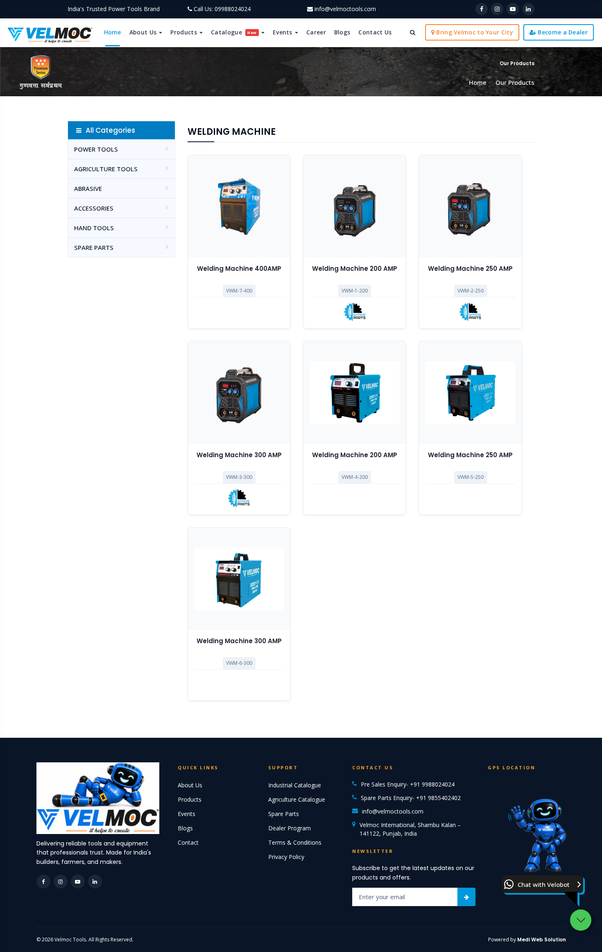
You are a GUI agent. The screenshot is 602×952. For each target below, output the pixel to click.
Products (184, 32)
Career (316, 32)
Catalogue (234, 32)
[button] (542, 884)
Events (283, 32)
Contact (188, 842)
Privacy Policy (286, 857)
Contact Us (375, 32)
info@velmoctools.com (345, 9)
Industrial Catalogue (294, 785)
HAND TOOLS (94, 228)
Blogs (342, 32)
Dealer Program (289, 828)
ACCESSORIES (93, 208)
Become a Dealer (562, 32)
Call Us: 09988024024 (222, 9)
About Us (143, 32)
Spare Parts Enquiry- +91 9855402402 (411, 798)
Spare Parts (283, 814)
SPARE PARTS (93, 247)
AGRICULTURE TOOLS (106, 169)
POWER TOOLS (96, 149)
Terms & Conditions (294, 842)
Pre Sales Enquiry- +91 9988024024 (408, 784)
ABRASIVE (88, 188)
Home (112, 32)
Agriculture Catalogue (296, 799)
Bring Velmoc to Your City (474, 32)
